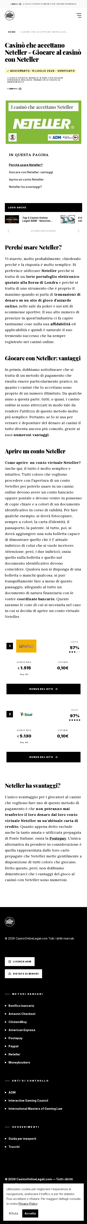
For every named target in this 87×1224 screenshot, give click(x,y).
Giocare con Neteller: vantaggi (31, 172)
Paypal (13, 1046)
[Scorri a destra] (78, 231)
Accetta (30, 1213)
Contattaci (13, 948)
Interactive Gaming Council (28, 1100)
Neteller (14, 1054)
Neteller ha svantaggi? (25, 186)
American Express (21, 1030)
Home (12, 32)
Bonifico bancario (21, 1005)
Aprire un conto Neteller (26, 179)
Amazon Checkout (21, 1013)
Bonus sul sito (41, 689)
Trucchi (14, 1146)
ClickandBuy (17, 1022)
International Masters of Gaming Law (35, 1108)
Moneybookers (19, 1062)
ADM (12, 1092)
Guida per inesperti (22, 1138)
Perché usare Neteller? (26, 165)
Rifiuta (13, 1213)
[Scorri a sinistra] (8, 231)
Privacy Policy (28, 1203)
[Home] (9, 15)
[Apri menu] (77, 15)
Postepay (58, 838)
